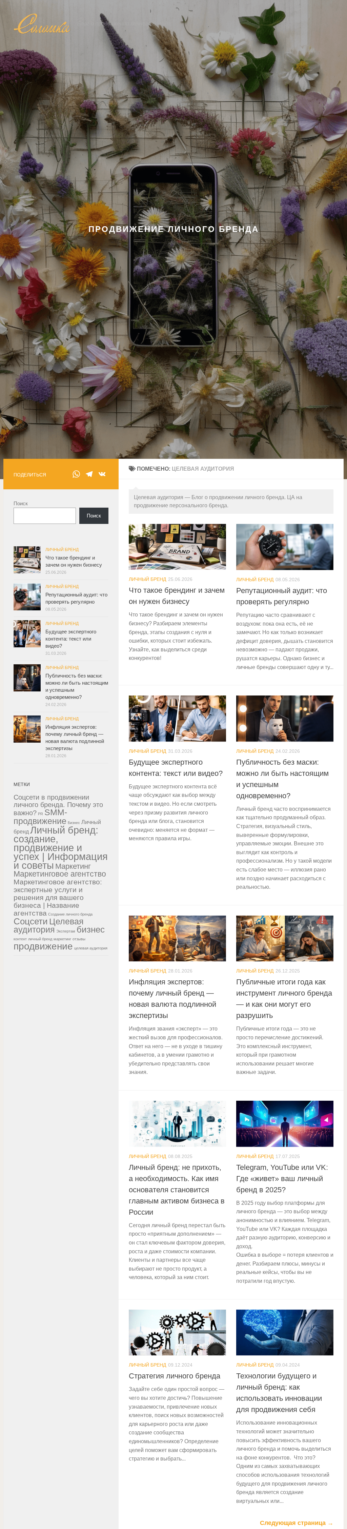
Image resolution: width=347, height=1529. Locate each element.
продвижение (43, 946)
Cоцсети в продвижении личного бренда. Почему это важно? (58, 805)
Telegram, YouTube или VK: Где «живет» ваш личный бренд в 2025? (282, 1178)
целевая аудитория (90, 948)
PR (40, 814)
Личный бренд (147, 579)
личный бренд (40, 939)
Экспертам (65, 931)
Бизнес (74, 823)
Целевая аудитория (49, 925)
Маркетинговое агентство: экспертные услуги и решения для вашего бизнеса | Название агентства (58, 897)
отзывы (79, 939)
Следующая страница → (296, 1523)
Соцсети (31, 921)
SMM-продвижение (40, 816)
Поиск (21, 503)
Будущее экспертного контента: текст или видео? (70, 639)
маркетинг (62, 939)
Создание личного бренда (70, 914)
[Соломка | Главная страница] (42, 24)
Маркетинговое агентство (60, 873)
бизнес (91, 929)
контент (20, 939)
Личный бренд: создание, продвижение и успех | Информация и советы (61, 847)
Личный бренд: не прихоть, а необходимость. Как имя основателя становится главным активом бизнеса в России (177, 1189)
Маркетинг (73, 866)
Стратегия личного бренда (174, 1376)
